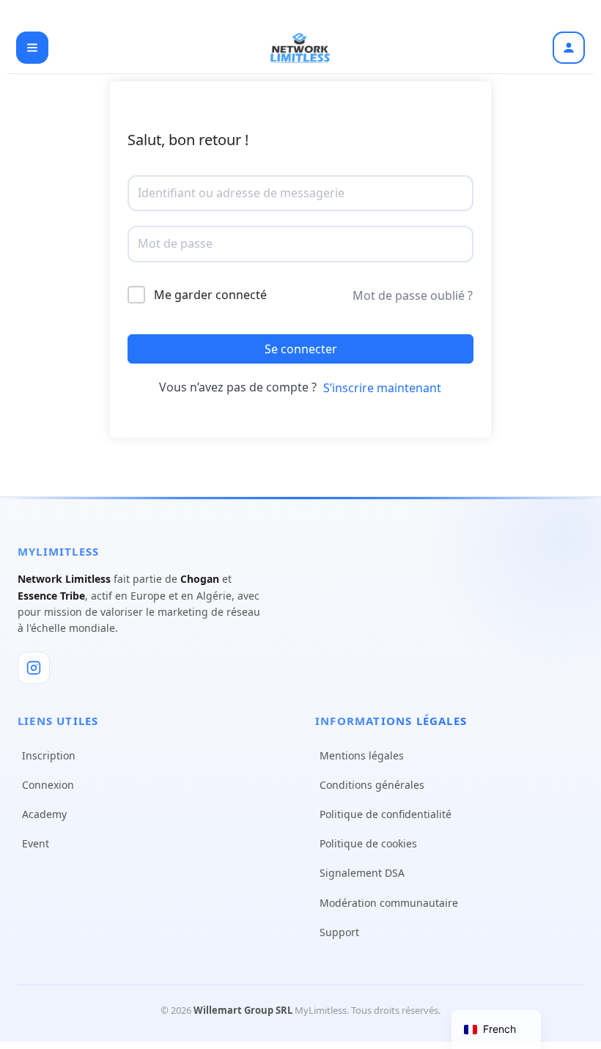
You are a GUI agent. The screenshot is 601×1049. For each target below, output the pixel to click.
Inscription (48, 755)
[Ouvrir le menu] (32, 48)
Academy (44, 814)
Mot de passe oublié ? (413, 295)
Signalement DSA (362, 873)
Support (339, 932)
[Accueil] (300, 47)
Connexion (48, 785)
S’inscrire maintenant (382, 388)
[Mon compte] (569, 48)
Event (35, 843)
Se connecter (301, 349)
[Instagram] (34, 668)
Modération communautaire (389, 903)
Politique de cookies (368, 843)
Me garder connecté (210, 295)
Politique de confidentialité (385, 814)
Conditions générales (372, 785)
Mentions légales (362, 755)
